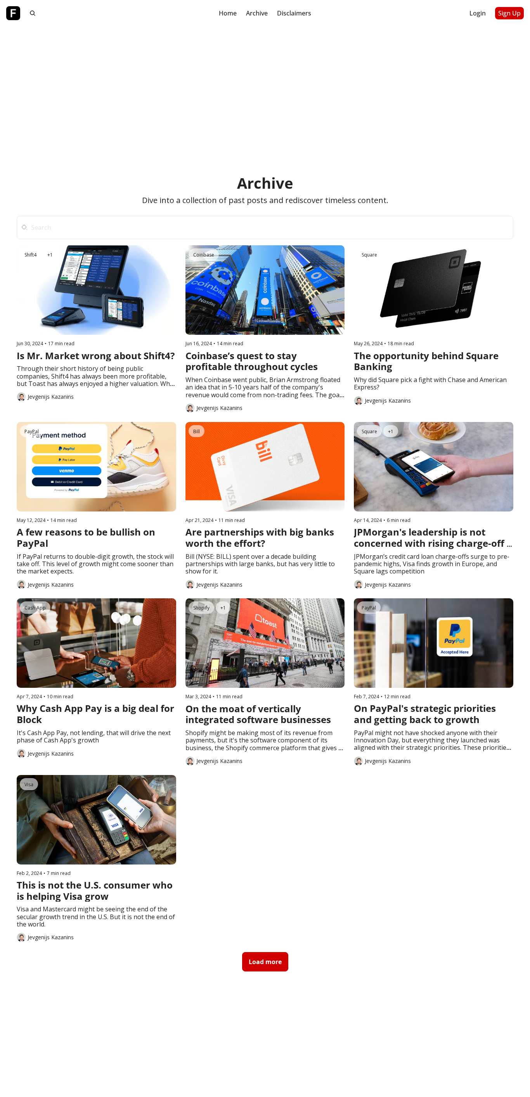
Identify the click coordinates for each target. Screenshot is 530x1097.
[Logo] (13, 13)
